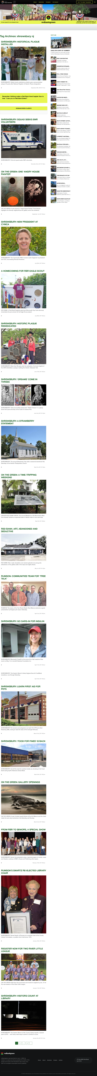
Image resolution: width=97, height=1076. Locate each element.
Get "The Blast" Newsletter (84, 2)
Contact (55, 1060)
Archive (60, 1060)
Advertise (41, 2)
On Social (55, 2)
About (35, 2)
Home (39, 1060)
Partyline (48, 2)
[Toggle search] (95, 2)
